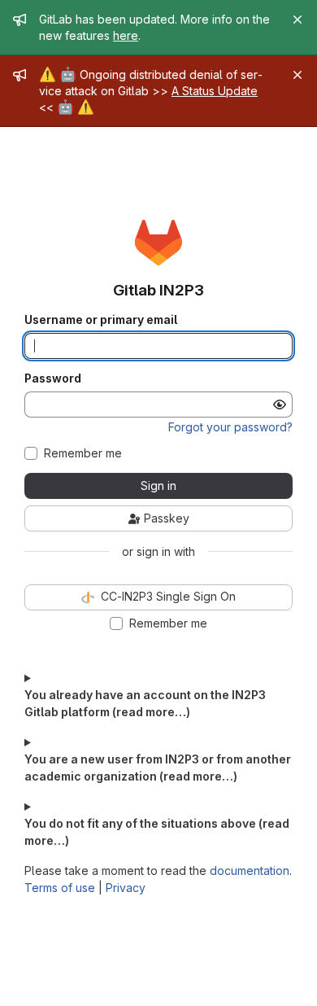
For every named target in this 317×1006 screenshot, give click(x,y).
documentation (249, 870)
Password (52, 378)
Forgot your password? (230, 427)
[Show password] (280, 404)
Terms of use (59, 887)
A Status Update (215, 91)
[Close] (297, 19)
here (125, 35)
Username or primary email (100, 319)
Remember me (83, 453)
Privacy (125, 887)
